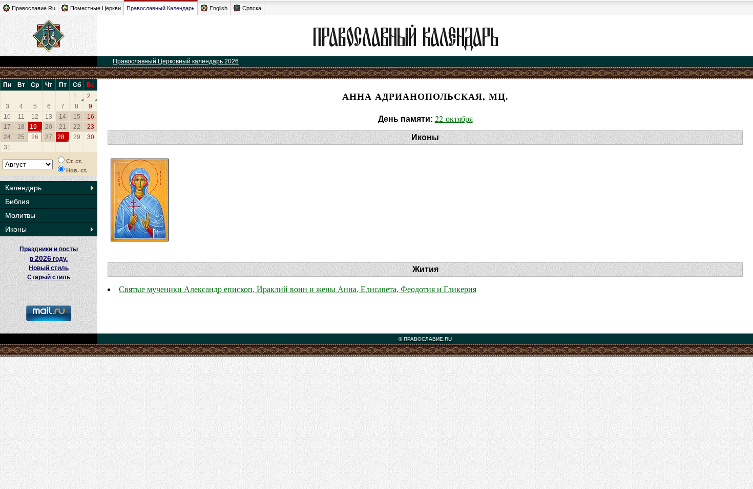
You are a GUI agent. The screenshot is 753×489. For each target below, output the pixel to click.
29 (76, 137)
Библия (17, 201)
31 (7, 147)
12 (34, 116)
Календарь (23, 188)
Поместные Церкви (95, 8)
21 (62, 126)
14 (62, 116)
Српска (251, 8)
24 (7, 137)
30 (90, 137)
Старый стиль (48, 277)
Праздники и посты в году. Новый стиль (48, 259)
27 (48, 137)
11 (21, 116)
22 (76, 126)
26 (34, 137)
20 (48, 126)
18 (21, 126)
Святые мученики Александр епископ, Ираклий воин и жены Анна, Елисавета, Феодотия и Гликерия (297, 288)
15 (76, 116)
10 (7, 116)
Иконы (16, 229)
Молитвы (20, 215)
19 (33, 126)
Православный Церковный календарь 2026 (176, 61)
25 (21, 137)
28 (61, 137)
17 (7, 126)
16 (90, 116)
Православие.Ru (33, 8)
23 (90, 126)
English (218, 8)
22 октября (454, 118)
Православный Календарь (161, 8)
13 (48, 116)
